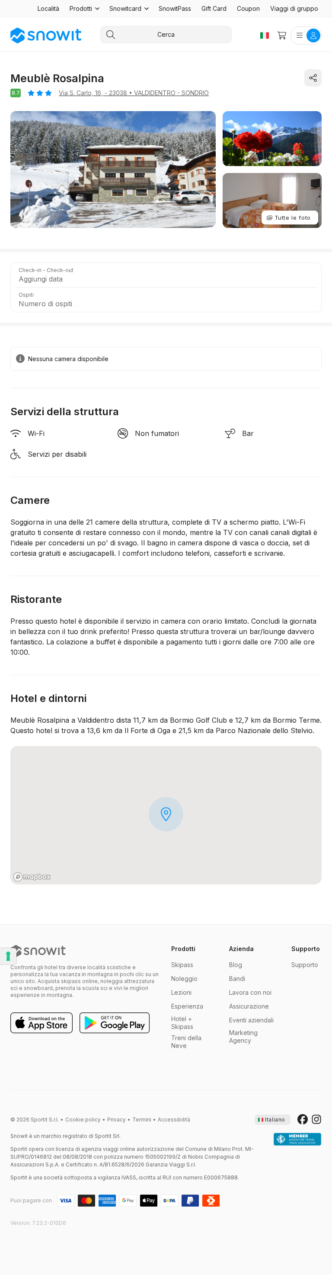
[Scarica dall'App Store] (41, 1023)
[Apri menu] (306, 35)
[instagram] (316, 1119)
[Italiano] (264, 35)
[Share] (313, 77)
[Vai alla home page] (38, 951)
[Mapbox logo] (32, 877)
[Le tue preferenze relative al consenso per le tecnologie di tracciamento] (8, 956)
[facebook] (302, 1119)
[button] (84, 8)
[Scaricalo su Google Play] (115, 1023)
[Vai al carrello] (281, 35)
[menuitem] (48, 8)
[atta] (297, 1139)
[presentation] (272, 1120)
